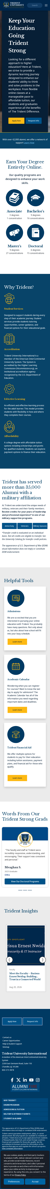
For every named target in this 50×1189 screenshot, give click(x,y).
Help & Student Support (12, 1043)
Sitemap (6, 1047)
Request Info (33, 120)
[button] (9, 960)
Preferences (14, 1181)
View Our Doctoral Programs (25, 881)
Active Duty (9, 526)
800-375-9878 (8, 1070)
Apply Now (16, 120)
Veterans (25, 526)
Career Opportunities (11, 1040)
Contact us (7, 1037)
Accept (35, 1181)
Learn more (17, 641)
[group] (25, 857)
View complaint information (12, 1148)
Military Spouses (40, 526)
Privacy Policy (20, 1175)
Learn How (29, 142)
